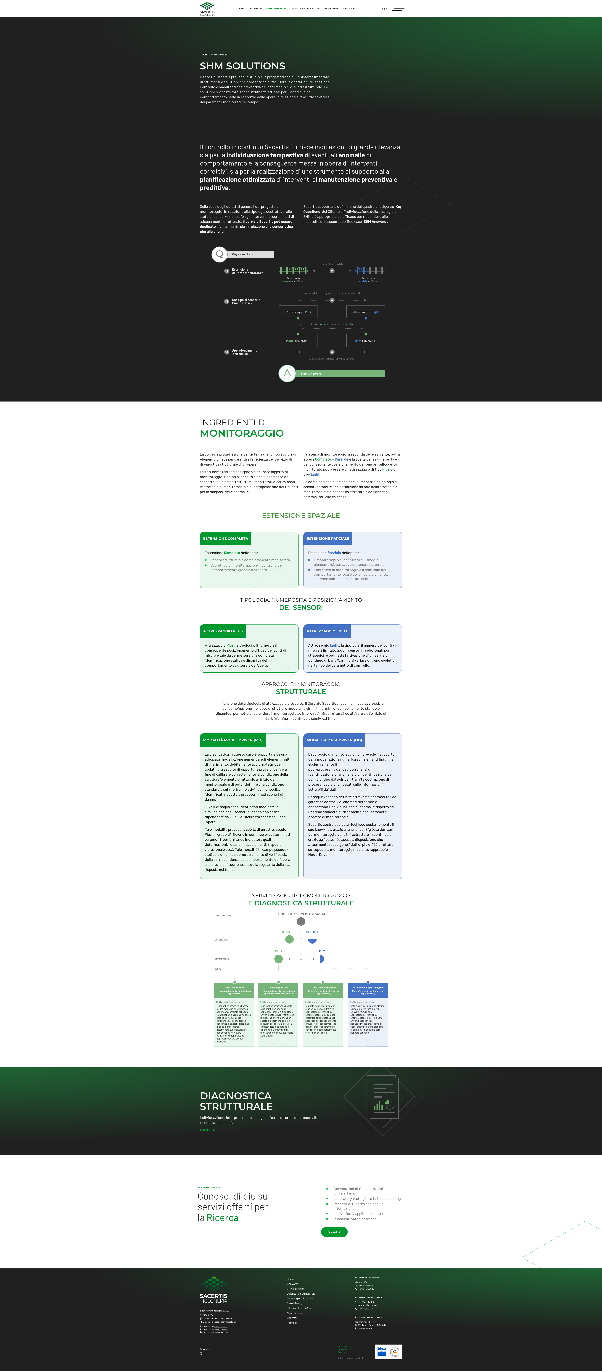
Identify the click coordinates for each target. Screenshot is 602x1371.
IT (383, 9)
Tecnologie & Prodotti (303, 8)
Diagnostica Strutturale (301, 1293)
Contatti (292, 1317)
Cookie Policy (344, 1349)
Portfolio (349, 8)
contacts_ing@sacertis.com (218, 1318)
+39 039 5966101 (222, 1329)
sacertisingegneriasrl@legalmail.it (221, 1321)
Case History (331, 8)
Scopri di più (207, 1129)
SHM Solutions (274, 8)
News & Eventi (295, 1313)
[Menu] (397, 8)
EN (387, 9)
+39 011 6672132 (220, 1326)
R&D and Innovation (299, 1308)
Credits (341, 1352)
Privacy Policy (344, 1346)
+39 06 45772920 (222, 1332)
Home (241, 8)
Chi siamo (254, 8)
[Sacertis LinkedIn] (201, 1353)
